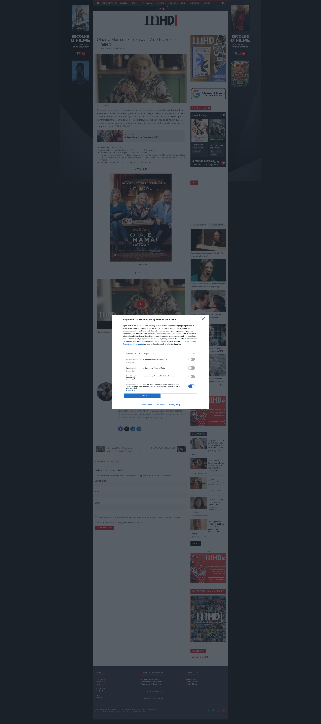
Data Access (160, 405)
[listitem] (160, 353)
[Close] (204, 319)
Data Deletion (146, 405)
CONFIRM (142, 396)
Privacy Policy (174, 405)
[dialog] (160, 362)
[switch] (191, 359)
